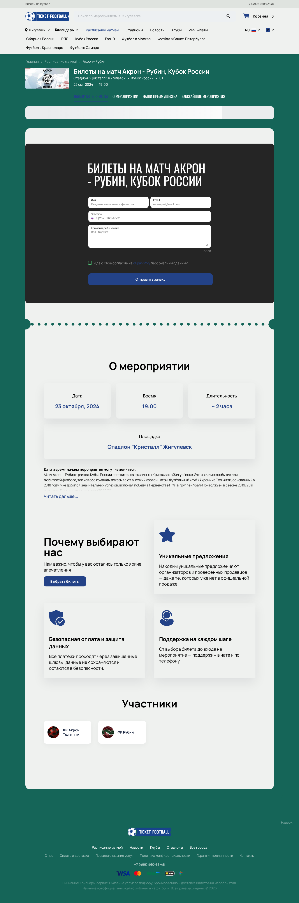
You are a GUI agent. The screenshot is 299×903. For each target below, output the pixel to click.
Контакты (247, 855)
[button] (93, 218)
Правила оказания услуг (114, 855)
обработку (141, 263)
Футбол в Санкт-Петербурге (181, 38)
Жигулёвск (37, 30)
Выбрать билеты (64, 581)
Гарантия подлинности (215, 855)
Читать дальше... (61, 496)
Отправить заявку (150, 279)
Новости (157, 30)
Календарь (64, 30)
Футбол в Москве (136, 38)
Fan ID (110, 38)
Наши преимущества (160, 96)
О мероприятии (125, 96)
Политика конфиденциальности (165, 855)
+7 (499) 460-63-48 (260, 4)
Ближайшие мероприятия (203, 96)
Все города (198, 847)
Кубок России (86, 38)
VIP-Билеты (198, 30)
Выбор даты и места (91, 96)
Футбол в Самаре (84, 47)
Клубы (176, 30)
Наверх (286, 822)
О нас (49, 855)
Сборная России (40, 38)
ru (247, 30)
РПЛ (64, 38)
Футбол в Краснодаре (44, 47)
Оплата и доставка (74, 855)
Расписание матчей (102, 30)
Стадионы (134, 30)
